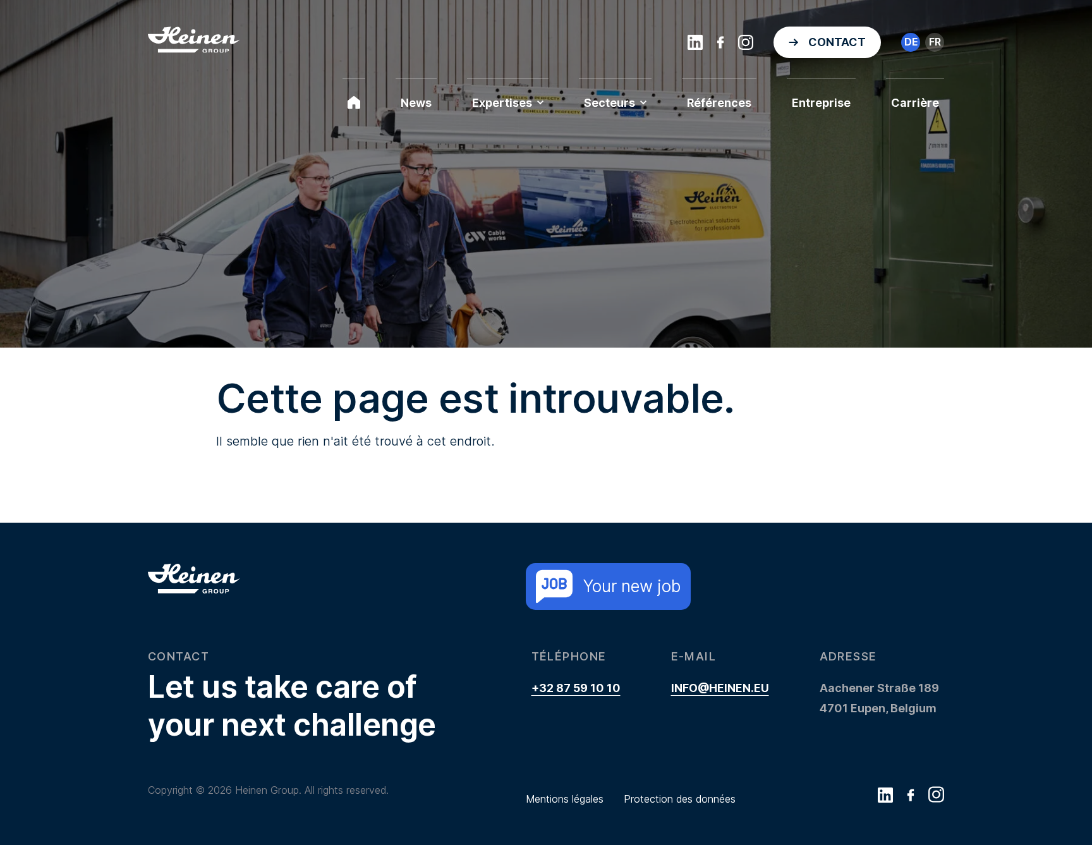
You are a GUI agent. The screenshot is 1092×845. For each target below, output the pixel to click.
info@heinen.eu (720, 688)
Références (719, 102)
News (416, 102)
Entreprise (821, 102)
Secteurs (609, 102)
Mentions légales (565, 799)
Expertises (502, 102)
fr (935, 41)
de (911, 41)
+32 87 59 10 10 (576, 688)
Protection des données (680, 799)
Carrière (915, 102)
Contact (837, 42)
